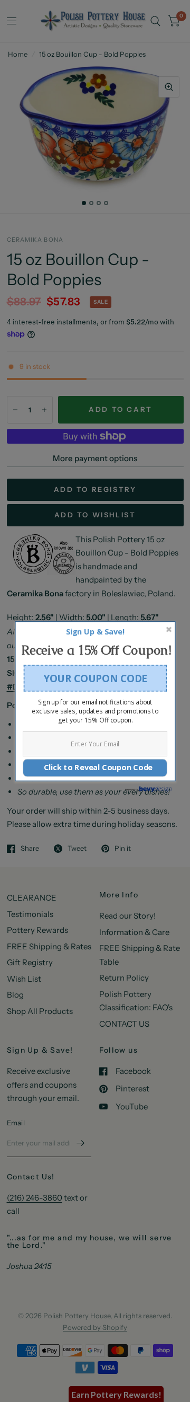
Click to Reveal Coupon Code (95, 767)
